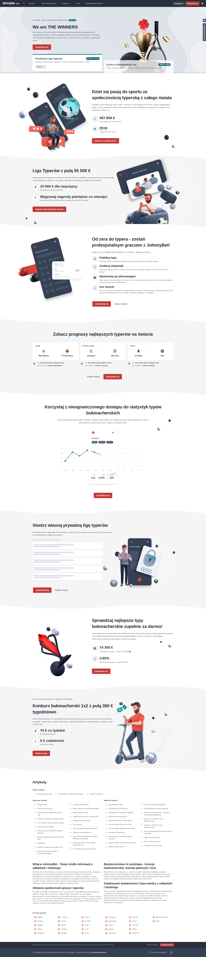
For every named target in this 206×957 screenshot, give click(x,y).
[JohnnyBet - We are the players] (11, 3)
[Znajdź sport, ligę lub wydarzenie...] (24, 3)
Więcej (39, 67)
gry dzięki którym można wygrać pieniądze (47, 874)
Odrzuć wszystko (152, 945)
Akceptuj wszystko (167, 945)
